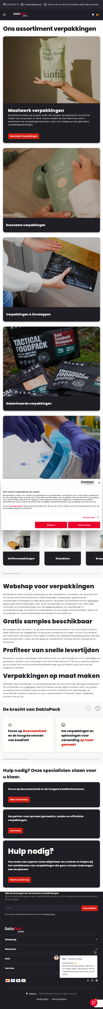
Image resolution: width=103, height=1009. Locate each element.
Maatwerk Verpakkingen (23, 136)
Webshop (10, 939)
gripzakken (93, 600)
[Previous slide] (88, 708)
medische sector (53, 607)
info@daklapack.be (33, 4)
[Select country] (98, 15)
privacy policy (15, 506)
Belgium (32, 993)
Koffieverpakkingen (21, 558)
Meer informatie (19, 799)
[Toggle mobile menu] (4, 14)
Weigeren (51, 525)
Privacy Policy (49, 914)
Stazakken (63, 558)
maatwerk (29, 687)
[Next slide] (97, 708)
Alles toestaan (84, 525)
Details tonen (89, 517)
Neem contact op (19, 879)
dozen (6, 603)
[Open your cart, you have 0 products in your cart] (93, 14)
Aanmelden (89, 908)
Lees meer (15, 830)
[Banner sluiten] (99, 482)
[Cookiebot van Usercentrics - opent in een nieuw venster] (83, 482)
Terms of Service (59, 999)
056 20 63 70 (13, 4)
